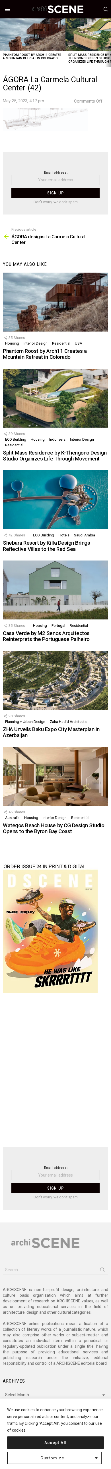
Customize (52, 1458)
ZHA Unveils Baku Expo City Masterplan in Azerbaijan (51, 732)
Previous (3, 42)
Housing (12, 343)
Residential (61, 343)
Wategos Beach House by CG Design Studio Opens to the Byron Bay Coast (53, 828)
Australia (12, 818)
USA (78, 343)
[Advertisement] (55, 1073)
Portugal (58, 625)
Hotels (64, 535)
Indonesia (57, 439)
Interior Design (36, 343)
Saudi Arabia (84, 535)
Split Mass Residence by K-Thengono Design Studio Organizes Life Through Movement (55, 455)
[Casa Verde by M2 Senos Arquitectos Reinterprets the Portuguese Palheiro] (55, 590)
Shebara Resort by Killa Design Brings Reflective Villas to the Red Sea (46, 546)
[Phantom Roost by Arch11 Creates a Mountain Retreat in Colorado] (32, 34)
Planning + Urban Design (25, 721)
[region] (55, 1433)
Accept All (55, 1442)
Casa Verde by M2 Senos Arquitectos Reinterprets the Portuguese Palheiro (46, 636)
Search (102, 1271)
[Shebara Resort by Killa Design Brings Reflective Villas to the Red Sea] (55, 499)
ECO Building (15, 439)
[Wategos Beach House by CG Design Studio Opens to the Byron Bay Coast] (55, 776)
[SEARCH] (106, 9)
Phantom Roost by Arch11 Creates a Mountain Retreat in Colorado (32, 56)
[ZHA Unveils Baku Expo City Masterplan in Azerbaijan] (55, 680)
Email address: (55, 172)
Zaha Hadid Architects (68, 721)
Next (108, 42)
